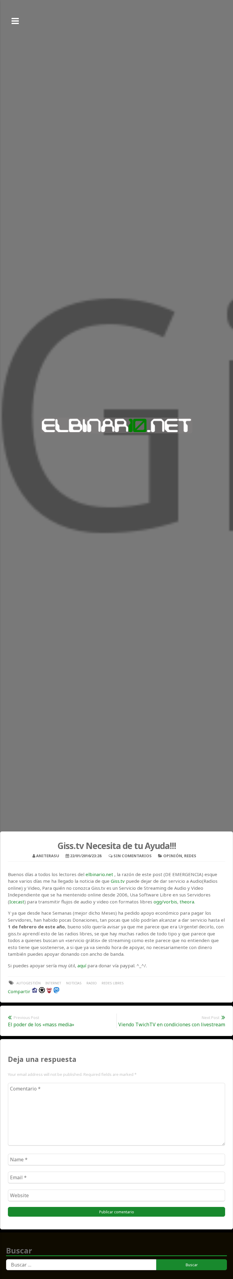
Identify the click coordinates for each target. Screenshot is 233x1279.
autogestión (28, 983)
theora (187, 902)
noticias (74, 983)
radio (91, 983)
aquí (81, 965)
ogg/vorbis (165, 902)
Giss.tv (118, 881)
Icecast (16, 902)
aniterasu (47, 855)
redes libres (113, 983)
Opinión (172, 855)
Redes (190, 855)
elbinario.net (99, 874)
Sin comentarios (132, 855)
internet (53, 983)
